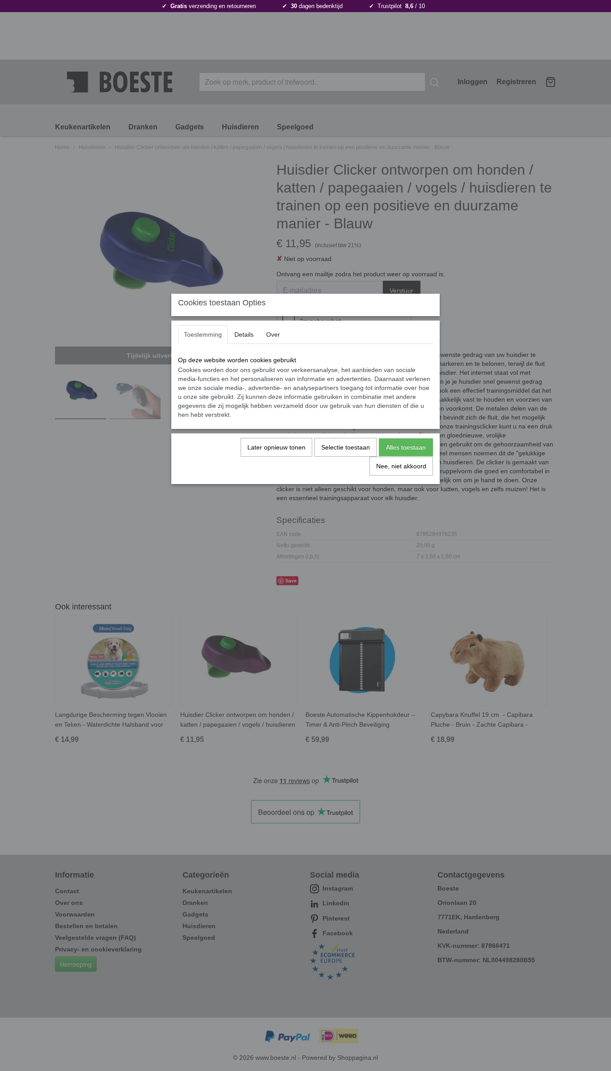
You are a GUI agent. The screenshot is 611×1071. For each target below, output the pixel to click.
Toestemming (203, 334)
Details (244, 334)
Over (273, 334)
